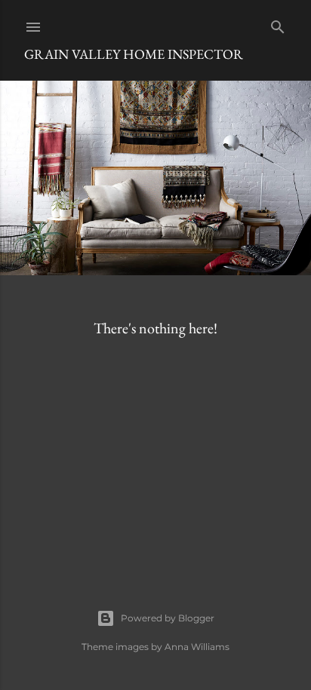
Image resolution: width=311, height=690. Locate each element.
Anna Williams (197, 646)
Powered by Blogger (167, 618)
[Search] (278, 23)
